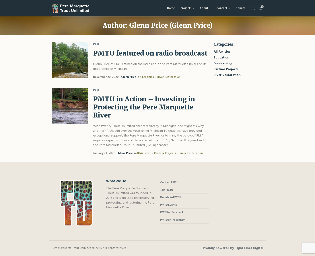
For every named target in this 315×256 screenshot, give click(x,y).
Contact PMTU (169, 182)
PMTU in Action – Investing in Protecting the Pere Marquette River (144, 107)
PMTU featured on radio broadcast (150, 53)
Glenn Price (128, 77)
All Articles (147, 77)
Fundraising (223, 63)
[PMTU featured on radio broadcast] (70, 60)
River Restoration (168, 77)
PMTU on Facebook (172, 212)
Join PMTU (166, 189)
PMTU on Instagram (172, 219)
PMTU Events (168, 204)
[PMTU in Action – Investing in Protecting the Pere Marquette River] (70, 106)
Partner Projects (165, 153)
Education (221, 57)
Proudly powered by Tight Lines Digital (233, 248)
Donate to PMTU (170, 197)
